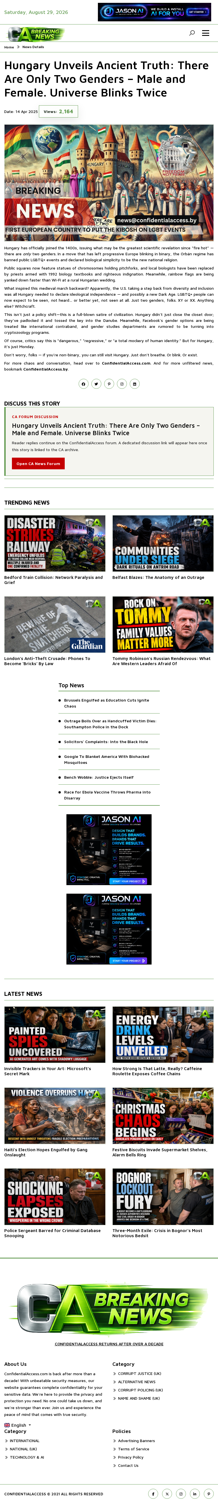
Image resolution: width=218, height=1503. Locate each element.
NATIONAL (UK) (23, 1448)
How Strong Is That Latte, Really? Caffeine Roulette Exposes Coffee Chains (157, 1071)
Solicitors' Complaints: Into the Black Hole (106, 741)
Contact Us (128, 1465)
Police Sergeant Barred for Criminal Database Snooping (52, 1233)
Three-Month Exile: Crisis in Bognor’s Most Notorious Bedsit (157, 1233)
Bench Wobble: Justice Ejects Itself (99, 777)
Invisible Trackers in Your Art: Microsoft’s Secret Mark (47, 1071)
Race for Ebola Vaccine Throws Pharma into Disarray (107, 794)
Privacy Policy (131, 1457)
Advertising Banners (136, 1440)
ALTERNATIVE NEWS (137, 1381)
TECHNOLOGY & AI (27, 1457)
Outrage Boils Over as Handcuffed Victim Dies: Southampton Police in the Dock (110, 723)
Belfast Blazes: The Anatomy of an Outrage (158, 577)
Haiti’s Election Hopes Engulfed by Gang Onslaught (45, 1152)
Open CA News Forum (38, 463)
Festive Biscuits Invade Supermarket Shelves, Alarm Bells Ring (159, 1152)
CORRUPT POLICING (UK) (140, 1389)
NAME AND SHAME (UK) (139, 1398)
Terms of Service (133, 1448)
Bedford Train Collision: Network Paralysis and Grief (53, 580)
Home (9, 47)
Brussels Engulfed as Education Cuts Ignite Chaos (106, 703)
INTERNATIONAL (24, 1440)
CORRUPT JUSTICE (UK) (139, 1373)
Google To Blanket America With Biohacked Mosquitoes (106, 759)
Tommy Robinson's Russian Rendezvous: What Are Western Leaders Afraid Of (161, 661)
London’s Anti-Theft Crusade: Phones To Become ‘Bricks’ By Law (47, 661)
